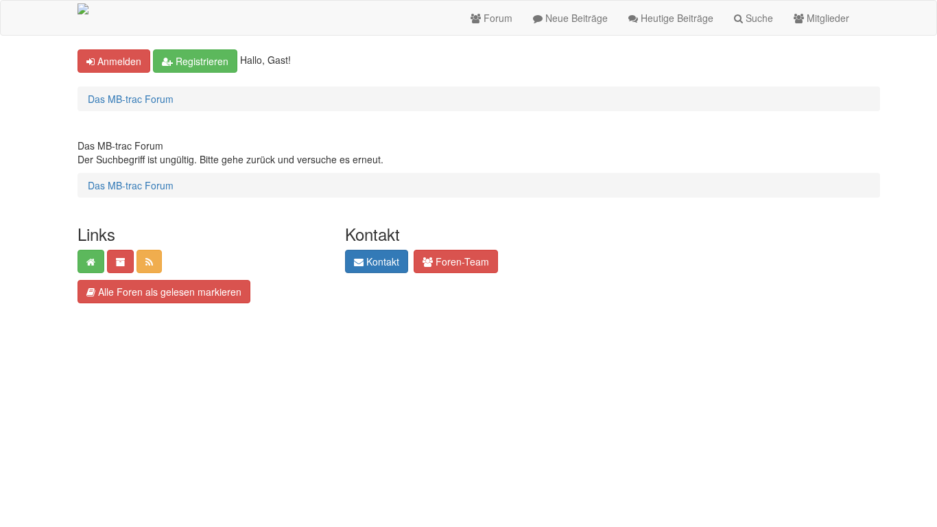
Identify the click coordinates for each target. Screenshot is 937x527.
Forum (496, 18)
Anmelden (118, 61)
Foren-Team (461, 261)
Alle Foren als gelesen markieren (168, 291)
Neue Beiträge (575, 18)
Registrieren (200, 61)
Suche (758, 18)
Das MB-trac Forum (131, 99)
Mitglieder (826, 18)
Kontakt (381, 261)
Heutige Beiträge (675, 18)
